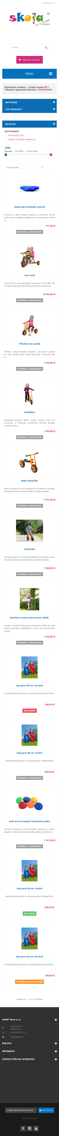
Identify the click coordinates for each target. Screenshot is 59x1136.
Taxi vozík (29, 275)
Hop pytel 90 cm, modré (29, 752)
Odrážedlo (29, 549)
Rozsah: (8, 151)
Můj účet (7, 1043)
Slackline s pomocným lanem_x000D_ (29, 617)
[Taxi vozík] (29, 256)
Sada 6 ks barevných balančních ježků (29, 821)
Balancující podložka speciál (29, 206)
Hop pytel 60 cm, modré (29, 888)
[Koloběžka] (29, 393)
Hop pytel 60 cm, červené (29, 956)
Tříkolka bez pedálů (29, 343)
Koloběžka (29, 412)
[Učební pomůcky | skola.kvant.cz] (29, 19)
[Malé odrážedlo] (29, 462)
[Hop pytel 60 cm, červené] (29, 938)
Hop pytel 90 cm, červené (29, 685)
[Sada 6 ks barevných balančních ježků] (29, 802)
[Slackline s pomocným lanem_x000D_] (29, 599)
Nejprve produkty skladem (21, 139)
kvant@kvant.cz (17, 1037)
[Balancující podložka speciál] (29, 188)
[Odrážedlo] (29, 530)
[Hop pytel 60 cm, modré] (30, 870)
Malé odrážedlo (29, 480)
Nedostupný (15, 135)
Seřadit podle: (13, 167)
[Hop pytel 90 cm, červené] (29, 667)
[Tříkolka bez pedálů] (29, 325)
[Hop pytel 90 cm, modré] (30, 734)
